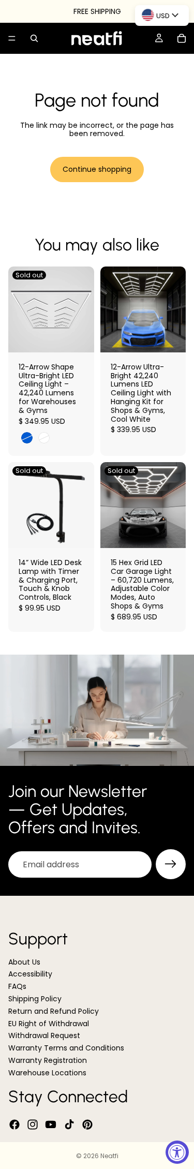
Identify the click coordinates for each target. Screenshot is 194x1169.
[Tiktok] (69, 1124)
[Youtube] (50, 1124)
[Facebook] (14, 1124)
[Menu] (12, 38)
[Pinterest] (87, 1124)
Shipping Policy (35, 999)
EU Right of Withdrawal (48, 1023)
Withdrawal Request (44, 1036)
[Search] (34, 38)
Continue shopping (97, 169)
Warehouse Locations (47, 1073)
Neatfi (109, 1155)
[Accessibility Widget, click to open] (177, 1152)
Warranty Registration (47, 1060)
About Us (24, 962)
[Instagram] (32, 1124)
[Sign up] (171, 864)
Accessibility (30, 974)
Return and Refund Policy (53, 1011)
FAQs (17, 986)
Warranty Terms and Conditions (66, 1048)
